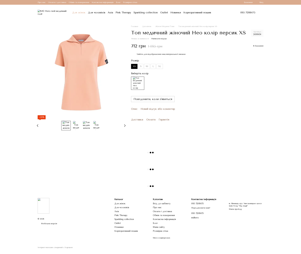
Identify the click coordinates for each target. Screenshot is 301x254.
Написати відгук (159, 39)
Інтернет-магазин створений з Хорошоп (55, 247)
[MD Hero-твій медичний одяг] (43, 206)
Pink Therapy (123, 12)
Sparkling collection (146, 12)
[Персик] (137, 83)
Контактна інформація (103, 2)
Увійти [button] (140, 54)
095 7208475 (247, 12)
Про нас (42, 2)
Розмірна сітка (130, 2)
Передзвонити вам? (200, 208)
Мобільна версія (48, 223)
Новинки (175, 12)
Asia (110, 12)
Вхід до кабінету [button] (162, 203)
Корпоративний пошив (197, 12)
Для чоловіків (96, 12)
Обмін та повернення (79, 2)
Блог (118, 2)
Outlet (164, 12)
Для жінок (78, 12)
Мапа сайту (159, 227)
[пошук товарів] (219, 12)
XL (159, 66)
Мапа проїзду (235, 209)
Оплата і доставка (57, 2)
